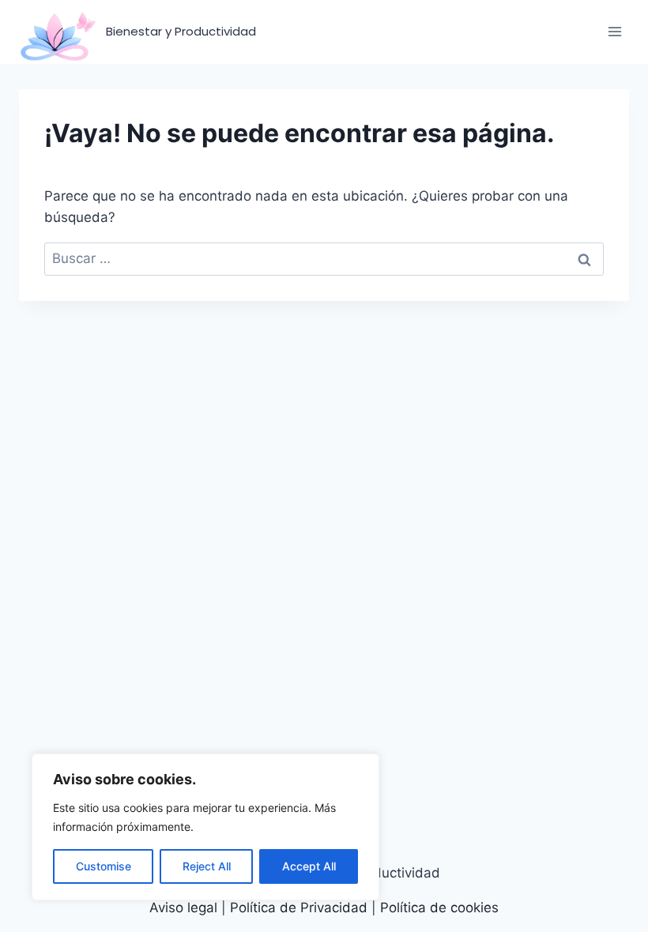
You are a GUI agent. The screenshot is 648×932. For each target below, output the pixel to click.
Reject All (207, 866)
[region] (205, 826)
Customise (103, 866)
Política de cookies (439, 907)
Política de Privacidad (298, 907)
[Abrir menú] (614, 32)
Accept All (309, 866)
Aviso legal (185, 907)
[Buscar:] (324, 258)
